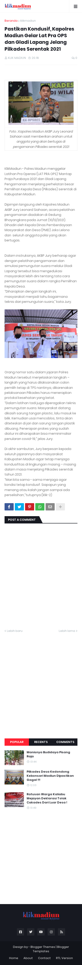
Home (13, 958)
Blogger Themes (43, 947)
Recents (41, 742)
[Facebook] (9, 506)
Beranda (11, 20)
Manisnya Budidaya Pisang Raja (48, 754)
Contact (44, 958)
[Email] (50, 506)
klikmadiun (28, 20)
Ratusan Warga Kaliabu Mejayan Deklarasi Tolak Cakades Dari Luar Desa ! (47, 798)
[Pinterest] (29, 506)
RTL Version (64, 958)
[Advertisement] (41, 680)
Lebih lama (67, 631)
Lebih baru (15, 631)
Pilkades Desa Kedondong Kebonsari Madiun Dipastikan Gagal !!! (50, 776)
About (28, 958)
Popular (16, 742)
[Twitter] (19, 506)
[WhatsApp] (39, 506)
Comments (65, 742)
